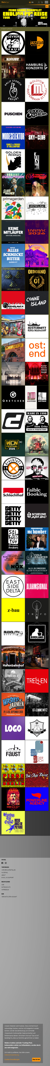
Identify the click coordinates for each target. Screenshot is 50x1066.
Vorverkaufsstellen (8, 870)
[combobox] (23, 6)
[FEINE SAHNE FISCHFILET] (25, 17)
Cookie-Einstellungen (12, 1059)
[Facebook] (2, 862)
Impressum (5, 890)
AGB (3, 884)
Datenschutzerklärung (12, 1055)
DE (30, 2)
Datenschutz (6, 887)
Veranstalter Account (9, 897)
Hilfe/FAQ (5, 872)
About (4, 875)
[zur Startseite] (5, 2)
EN (32, 2)
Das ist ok (36, 1059)
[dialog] (23, 1043)
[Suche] (46, 6)
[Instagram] (6, 862)
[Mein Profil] (39, 2)
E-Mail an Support (8, 877)
